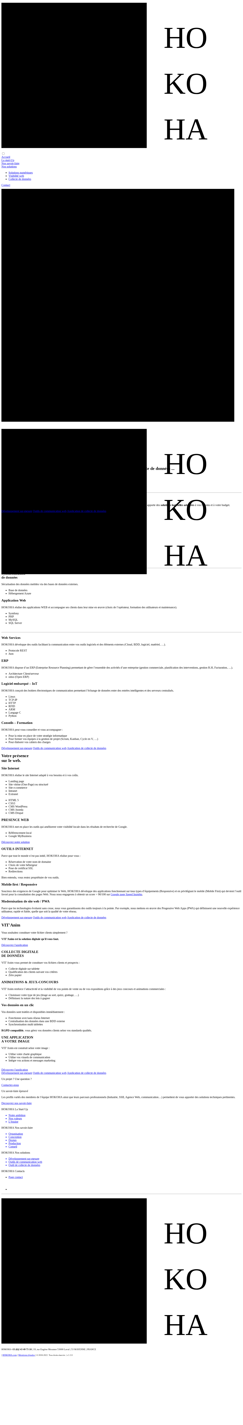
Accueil (5, 156)
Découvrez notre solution (15, 842)
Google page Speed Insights (126, 894)
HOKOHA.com (9, 1355)
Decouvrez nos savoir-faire (16, 1103)
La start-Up (7, 160)
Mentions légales (26, 1355)
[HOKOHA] (121, 150)
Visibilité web (16, 175)
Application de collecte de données (86, 511)
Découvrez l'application (14, 945)
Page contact (16, 1177)
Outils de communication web (50, 511)
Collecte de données (20, 179)
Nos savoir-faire (10, 163)
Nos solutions (9, 166)
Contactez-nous (10, 1085)
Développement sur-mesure (16, 511)
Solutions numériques (21, 172)
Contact (5, 185)
